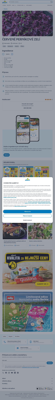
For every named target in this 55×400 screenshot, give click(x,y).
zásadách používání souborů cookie (9, 197)
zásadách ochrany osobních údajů (31, 203)
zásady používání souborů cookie (20, 206)
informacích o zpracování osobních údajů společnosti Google (39, 201)
